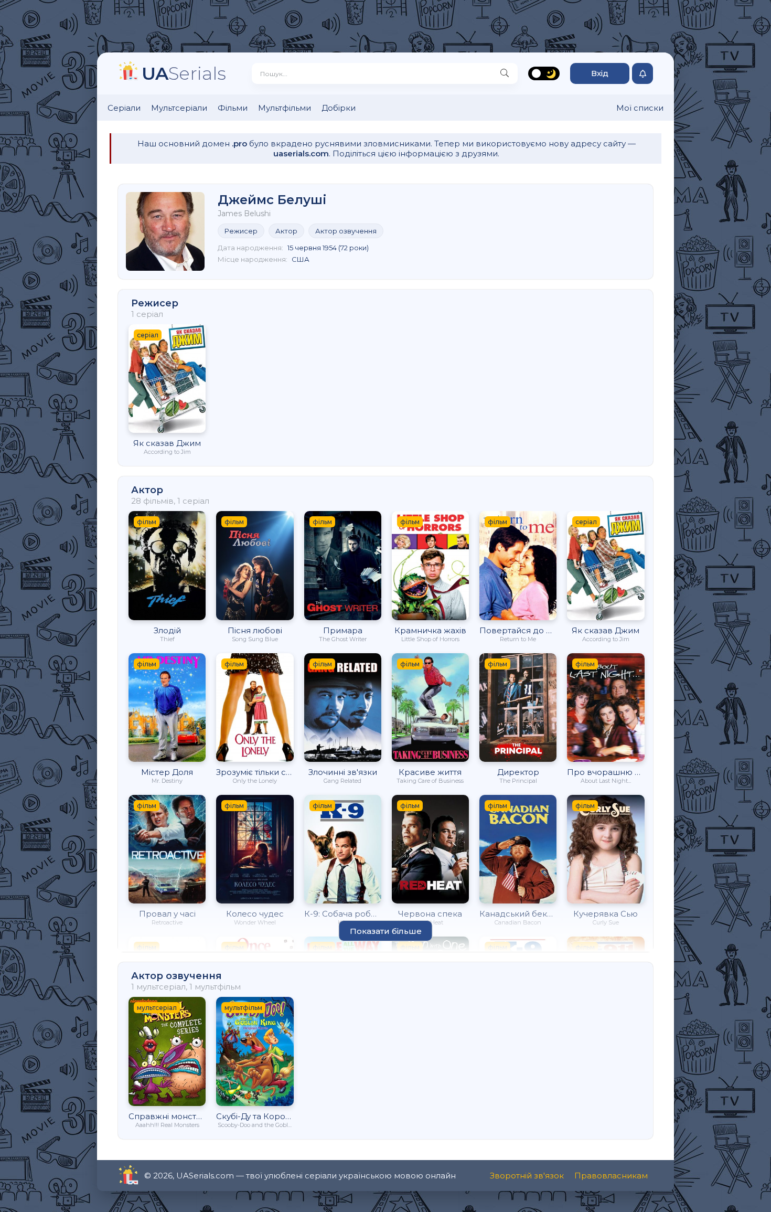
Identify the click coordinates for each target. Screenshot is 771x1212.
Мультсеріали (179, 108)
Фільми (233, 108)
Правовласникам (611, 1176)
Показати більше (386, 931)
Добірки (339, 108)
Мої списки (639, 108)
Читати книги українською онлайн (158, 1175)
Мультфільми (284, 108)
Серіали (124, 108)
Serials (184, 73)
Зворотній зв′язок (527, 1176)
